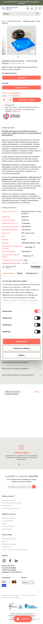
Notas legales (16, 595)
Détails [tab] (20, 273)
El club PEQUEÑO (7, 521)
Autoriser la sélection (21, 348)
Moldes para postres (14, 21)
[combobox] (21, 14)
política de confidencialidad (30, 595)
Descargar (29, 247)
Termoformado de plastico (10, 508)
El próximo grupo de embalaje (11, 503)
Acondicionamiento (9, 73)
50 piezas (21, 77)
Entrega (4, 523)
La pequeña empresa (9, 500)
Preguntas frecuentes (9, 544)
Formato (5, 83)
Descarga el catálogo (9, 539)
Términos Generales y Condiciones (11, 597)
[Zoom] (33, 52)
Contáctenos (16, 111)
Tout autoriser (21, 341)
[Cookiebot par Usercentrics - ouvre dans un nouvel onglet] (30, 267)
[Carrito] (36, 8)
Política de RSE (7, 505)
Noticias (4, 541)
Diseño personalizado (9, 518)
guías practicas (7, 529)
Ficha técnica (9, 207)
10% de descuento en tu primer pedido (14, 549)
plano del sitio (6, 595)
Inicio (3, 21)
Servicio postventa (8, 526)
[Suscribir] (34, 487)
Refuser (22, 355)
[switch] (37, 318)
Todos (36, 391)
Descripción (8, 128)
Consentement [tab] (8, 273)
